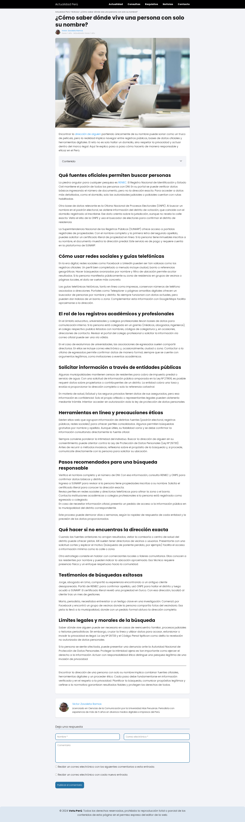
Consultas (134, 4)
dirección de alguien (88, 134)
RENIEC (122, 182)
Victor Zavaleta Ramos (72, 30)
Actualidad (116, 4)
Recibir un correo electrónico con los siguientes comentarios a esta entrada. (106, 766)
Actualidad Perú (66, 4)
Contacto (184, 4)
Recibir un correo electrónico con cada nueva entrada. (93, 774)
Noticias (168, 4)
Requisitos (151, 4)
